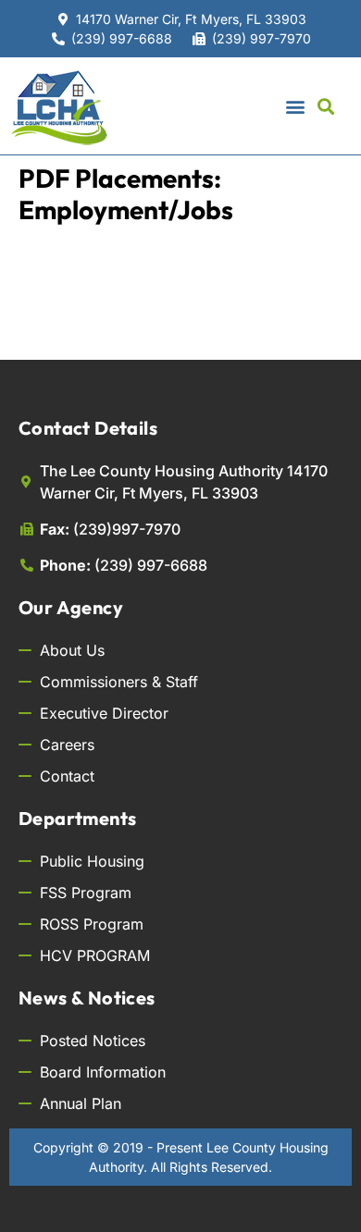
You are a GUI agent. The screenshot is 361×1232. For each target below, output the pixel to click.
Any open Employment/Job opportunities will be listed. (153, 315)
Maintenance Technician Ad (154, 254)
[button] (295, 106)
